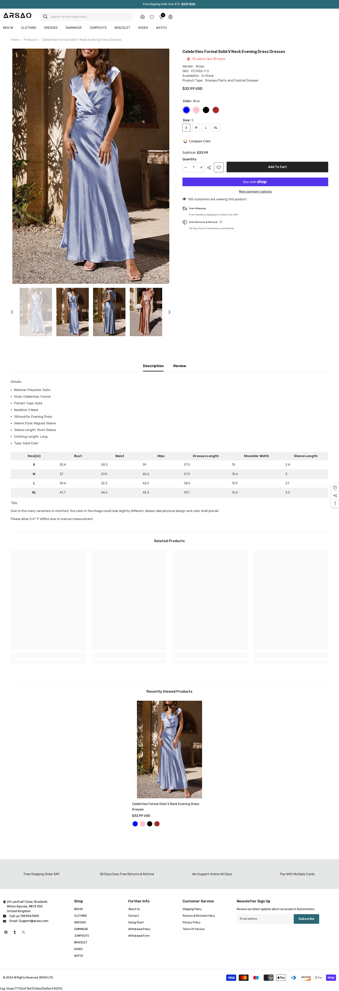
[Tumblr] (15, 932)
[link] (48, 655)
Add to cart (277, 167)
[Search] (86, 16)
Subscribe (306, 919)
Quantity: (189, 159)
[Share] (210, 167)
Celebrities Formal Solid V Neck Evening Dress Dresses (165, 806)
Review (179, 366)
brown (157, 824)
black (150, 824)
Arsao (200, 66)
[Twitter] (23, 932)
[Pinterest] (6, 932)
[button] (12, 312)
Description (153, 366)
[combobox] (89, 16)
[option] (91, 166)
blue (135, 824)
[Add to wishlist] (219, 167)
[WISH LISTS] (152, 17)
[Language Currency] (170, 16)
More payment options (255, 191)
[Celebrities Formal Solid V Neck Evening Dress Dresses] (169, 749)
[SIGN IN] (142, 17)
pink (142, 824)
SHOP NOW (188, 4)
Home (15, 40)
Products (30, 40)
